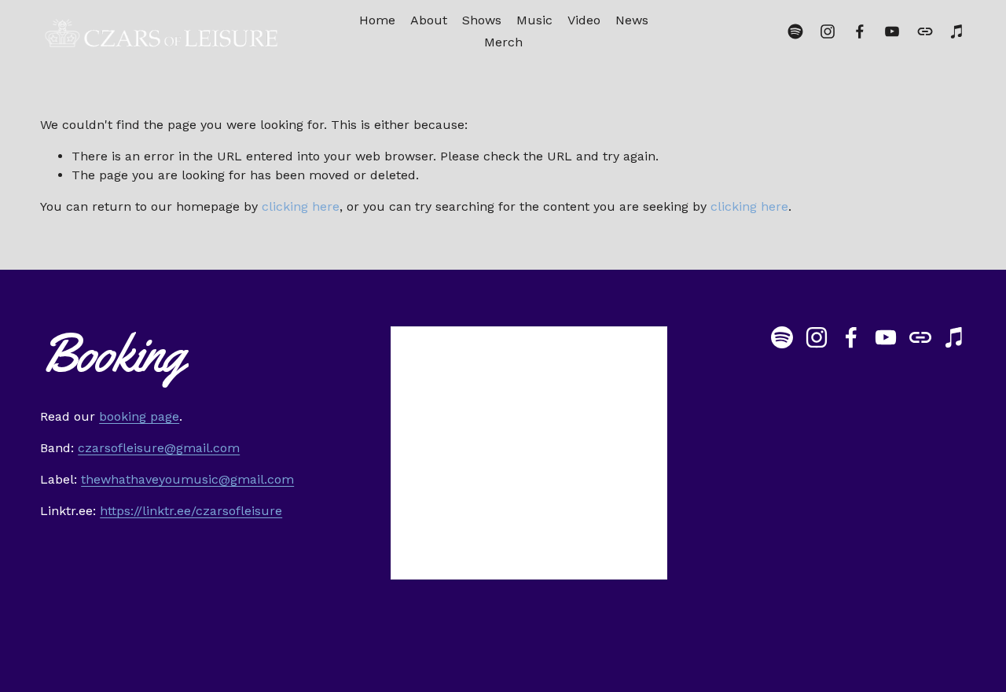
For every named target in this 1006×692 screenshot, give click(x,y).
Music (534, 20)
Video (583, 20)
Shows (481, 20)
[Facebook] (859, 31)
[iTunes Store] (957, 31)
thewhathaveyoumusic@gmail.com (187, 479)
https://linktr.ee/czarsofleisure (191, 510)
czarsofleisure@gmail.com (159, 447)
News (631, 20)
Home (377, 20)
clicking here (301, 206)
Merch (503, 42)
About (428, 20)
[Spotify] (795, 31)
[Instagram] (827, 31)
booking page (139, 416)
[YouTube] (892, 31)
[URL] (925, 31)
